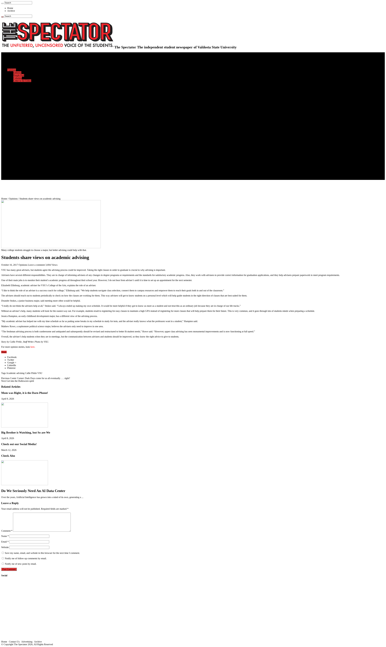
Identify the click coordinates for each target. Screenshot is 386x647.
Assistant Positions (22, 173)
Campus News (20, 89)
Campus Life (13, 83)
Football (17, 108)
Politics (16, 64)
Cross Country (20, 105)
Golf (15, 127)
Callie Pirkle (31, 373)
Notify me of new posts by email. (20, 564)
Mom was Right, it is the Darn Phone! (24, 392)
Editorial (17, 72)
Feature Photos (20, 154)
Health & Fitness (21, 102)
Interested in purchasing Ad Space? (30, 178)
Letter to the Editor (22, 80)
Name (5, 536)
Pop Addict (18, 140)
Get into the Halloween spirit (17, 381)
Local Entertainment (23, 143)
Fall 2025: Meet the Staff (25, 170)
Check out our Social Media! (19, 444)
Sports (10, 99)
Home (10, 8)
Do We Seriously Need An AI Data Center (33, 491)
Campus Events (20, 86)
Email (5, 541)
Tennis (16, 129)
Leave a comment (36, 265)
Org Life (17, 94)
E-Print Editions (14, 56)
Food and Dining (21, 91)
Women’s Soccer (21, 121)
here (32, 347)
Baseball (17, 110)
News (10, 59)
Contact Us (18, 167)
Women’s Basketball (23, 116)
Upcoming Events (15, 162)
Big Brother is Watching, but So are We (25, 432)
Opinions (11, 70)
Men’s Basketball (21, 113)
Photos (10, 151)
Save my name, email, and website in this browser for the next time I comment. (42, 553)
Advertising (26, 641)
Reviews (17, 137)
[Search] (2, 3)
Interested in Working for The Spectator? (32, 175)
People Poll (18, 75)
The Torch (12, 159)
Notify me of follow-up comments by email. (26, 558)
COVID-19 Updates (23, 67)
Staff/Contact (13, 165)
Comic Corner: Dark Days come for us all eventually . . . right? (35, 378)
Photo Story (19, 156)
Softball (17, 118)
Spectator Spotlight (22, 97)
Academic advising (15, 373)
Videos (16, 146)
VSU (39, 373)
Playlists (17, 148)
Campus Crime (20, 61)
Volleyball (18, 124)
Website (5, 547)
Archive (11, 10)
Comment (6, 531)
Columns (17, 78)
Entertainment (14, 132)
